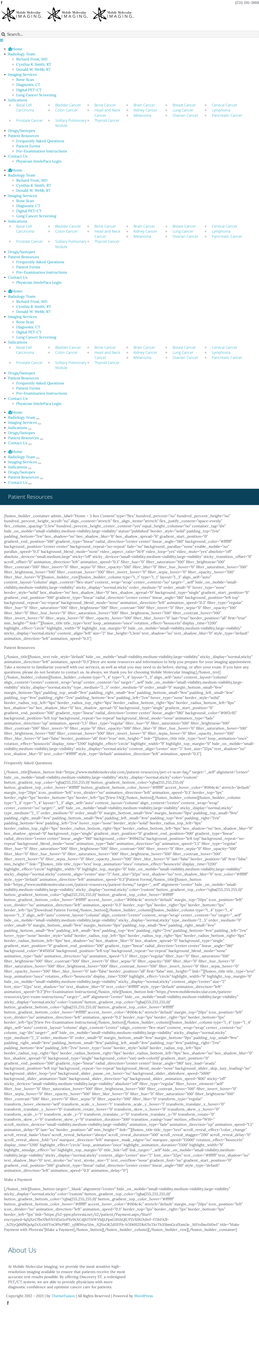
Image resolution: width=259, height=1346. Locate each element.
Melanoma (142, 115)
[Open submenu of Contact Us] (30, 444)
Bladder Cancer (68, 105)
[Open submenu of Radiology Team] (37, 418)
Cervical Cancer (224, 105)
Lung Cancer (183, 110)
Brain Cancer (144, 105)
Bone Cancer (105, 105)
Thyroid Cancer (107, 120)
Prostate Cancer (29, 120)
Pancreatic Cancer (227, 115)
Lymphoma (221, 110)
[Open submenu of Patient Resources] (41, 439)
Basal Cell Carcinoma (25, 107)
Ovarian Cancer (185, 115)
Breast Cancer (184, 105)
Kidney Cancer (145, 110)
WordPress (143, 1296)
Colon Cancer (66, 110)
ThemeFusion (63, 1296)
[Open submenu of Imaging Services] (39, 423)
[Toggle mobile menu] (2, 40)
